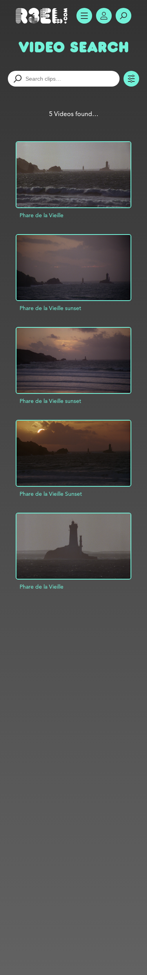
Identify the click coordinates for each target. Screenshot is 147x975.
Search (123, 16)
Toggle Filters (131, 79)
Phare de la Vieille (42, 215)
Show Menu (84, 16)
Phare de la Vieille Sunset (51, 494)
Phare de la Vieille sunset (50, 308)
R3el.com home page (43, 16)
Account (104, 16)
